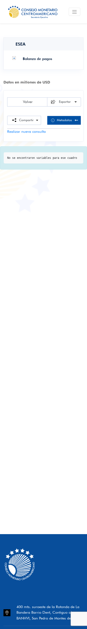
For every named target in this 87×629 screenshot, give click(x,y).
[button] (14, 58)
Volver (28, 102)
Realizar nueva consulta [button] (26, 131)
